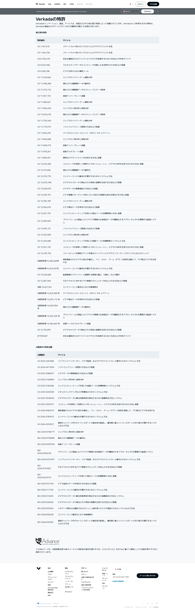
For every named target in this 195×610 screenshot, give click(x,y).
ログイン (141, 4)
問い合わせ (84, 571)
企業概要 (50, 571)
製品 (49, 4)
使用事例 (57, 4)
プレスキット (105, 587)
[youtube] (156, 603)
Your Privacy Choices (45, 603)
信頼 (49, 585)
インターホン (69, 581)
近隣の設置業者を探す (87, 578)
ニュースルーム (105, 569)
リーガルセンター (128, 607)
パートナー (89, 4)
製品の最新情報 (86, 585)
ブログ (50, 574)
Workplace (68, 592)
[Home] (39, 583)
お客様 (71, 4)
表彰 (103, 583)
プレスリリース (105, 579)
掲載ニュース (105, 575)
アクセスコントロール (69, 577)
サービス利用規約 (153, 607)
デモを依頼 (153, 4)
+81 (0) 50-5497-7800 (121, 577)
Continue (147, 11)
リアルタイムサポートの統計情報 (87, 589)
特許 (49, 595)
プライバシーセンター (141, 607)
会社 (49, 568)
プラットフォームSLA (53, 578)
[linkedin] (152, 603)
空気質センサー (69, 588)
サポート (84, 568)
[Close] (157, 11)
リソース (80, 4)
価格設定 (50, 592)
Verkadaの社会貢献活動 (53, 589)
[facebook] (143, 603)
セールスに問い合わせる (147, 576)
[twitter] (148, 603)
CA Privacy (56, 603)
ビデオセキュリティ (69, 572)
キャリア (50, 582)
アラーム (67, 584)
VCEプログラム (86, 582)
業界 (64, 4)
